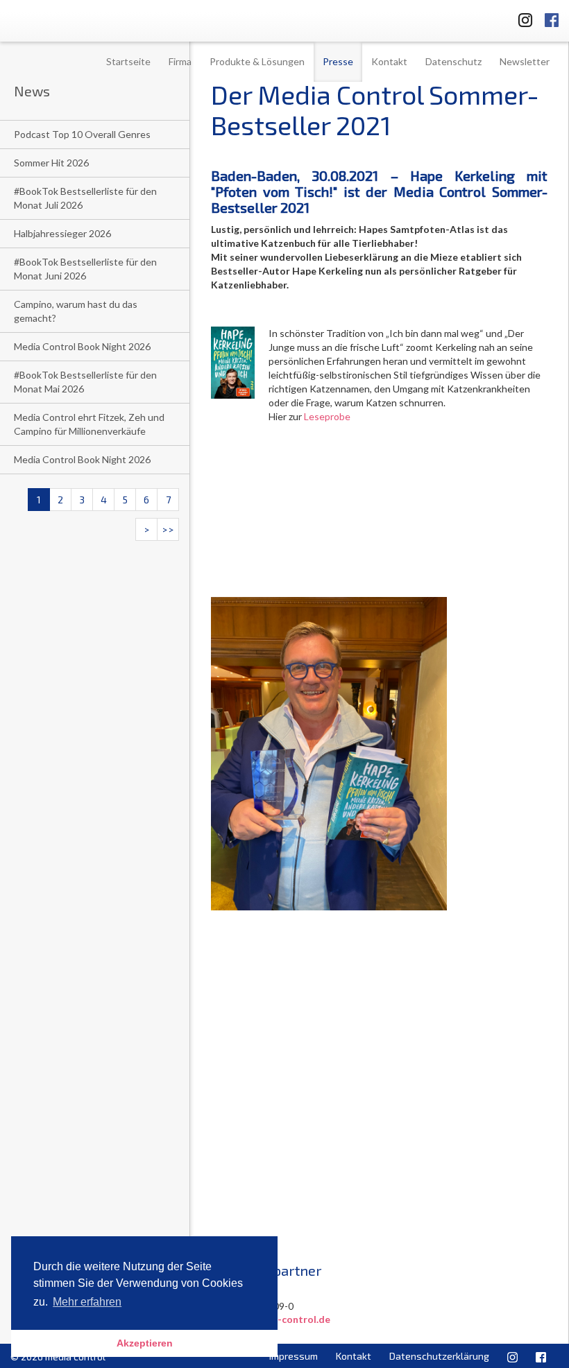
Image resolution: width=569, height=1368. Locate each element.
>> (168, 529)
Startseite (128, 61)
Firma (180, 61)
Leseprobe (327, 416)
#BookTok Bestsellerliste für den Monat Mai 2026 (85, 382)
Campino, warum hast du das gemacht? (75, 311)
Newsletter (525, 61)
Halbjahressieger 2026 (62, 233)
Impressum (293, 1356)
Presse (338, 61)
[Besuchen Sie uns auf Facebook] (551, 18)
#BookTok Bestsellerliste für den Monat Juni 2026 (85, 269)
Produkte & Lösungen (257, 61)
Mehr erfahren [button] (87, 1302)
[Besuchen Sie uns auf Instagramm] (521, 18)
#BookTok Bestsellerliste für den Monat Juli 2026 (85, 198)
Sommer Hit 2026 (51, 162)
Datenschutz (453, 61)
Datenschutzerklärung (439, 1356)
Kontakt (389, 61)
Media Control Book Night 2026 (82, 346)
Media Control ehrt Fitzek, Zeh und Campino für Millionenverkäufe (89, 424)
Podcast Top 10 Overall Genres (82, 134)
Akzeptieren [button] (145, 1343)
